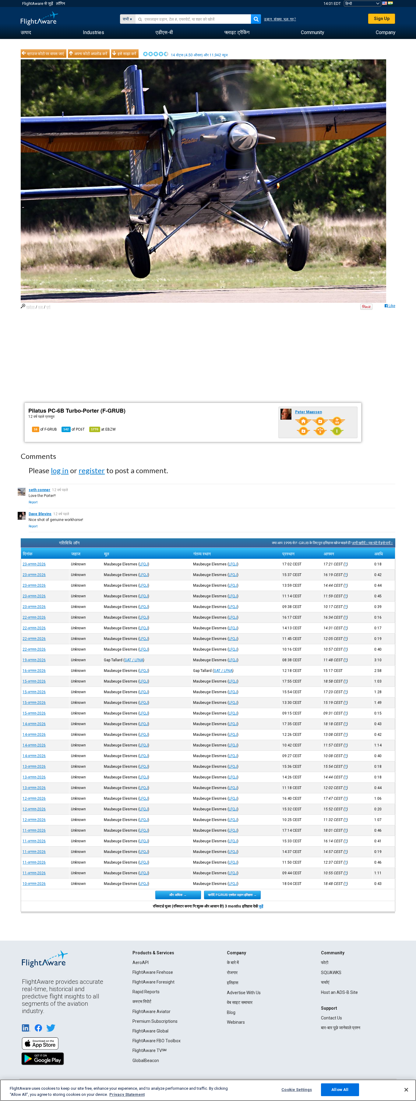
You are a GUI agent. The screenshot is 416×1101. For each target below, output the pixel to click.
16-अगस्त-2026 (34, 671)
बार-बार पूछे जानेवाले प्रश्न (340, 1027)
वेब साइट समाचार (239, 1002)
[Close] (406, 1089)
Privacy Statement (127, 1094)
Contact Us (331, 1017)
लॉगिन (60, 3)
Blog (231, 1012)
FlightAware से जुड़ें (37, 3)
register (92, 470)
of (74, 429)
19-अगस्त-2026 (34, 660)
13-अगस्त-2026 (34, 766)
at (103, 429)
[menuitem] (26, 32)
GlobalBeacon (145, 1060)
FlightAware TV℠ (149, 1050)
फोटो (324, 962)
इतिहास (232, 982)
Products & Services (153, 952)
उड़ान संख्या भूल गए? (280, 19)
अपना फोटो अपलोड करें (90, 53)
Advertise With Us (244, 992)
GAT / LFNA (134, 660)
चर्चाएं (325, 982)
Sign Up (382, 18)
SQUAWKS (331, 972)
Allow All (339, 1089)
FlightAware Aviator (151, 1011)
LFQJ (143, 564)
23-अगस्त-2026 (34, 564)
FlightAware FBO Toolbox (156, 1040)
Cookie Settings (296, 1089)
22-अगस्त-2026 (34, 617)
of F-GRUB (45, 429)
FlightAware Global (150, 1031)
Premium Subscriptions (155, 1021)
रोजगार (232, 972)
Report (33, 502)
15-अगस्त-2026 (34, 681)
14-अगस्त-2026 (34, 724)
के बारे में (233, 962)
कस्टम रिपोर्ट (141, 1001)
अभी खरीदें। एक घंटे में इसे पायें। (372, 542)
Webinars (236, 1022)
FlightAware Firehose (152, 972)
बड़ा (40, 307)
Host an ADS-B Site (339, 992)
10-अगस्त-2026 (34, 884)
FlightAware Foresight (153, 982)
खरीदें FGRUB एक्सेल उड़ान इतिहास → (232, 895)
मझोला (30, 307)
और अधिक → (178, 895)
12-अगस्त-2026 (34, 798)
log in (60, 470)
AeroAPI (140, 962)
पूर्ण (48, 307)
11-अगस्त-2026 (34, 830)
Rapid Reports (146, 991)
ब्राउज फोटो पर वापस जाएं (45, 53)
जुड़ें (261, 906)
